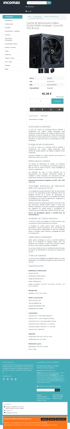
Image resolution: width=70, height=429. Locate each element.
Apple (6, 69)
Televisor (7, 35)
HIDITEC (49, 78)
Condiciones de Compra (43, 398)
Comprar (57, 101)
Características (33, 116)
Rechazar (52, 419)
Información (44, 116)
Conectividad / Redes (11, 44)
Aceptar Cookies (61, 419)
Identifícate (30, 6)
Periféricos (8, 54)
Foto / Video (8, 62)
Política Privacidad (42, 396)
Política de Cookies (58, 396)
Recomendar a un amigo (36, 119)
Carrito (29, 11)
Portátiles (8, 27)
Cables (7, 51)
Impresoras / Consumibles (9, 39)
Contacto (39, 395)
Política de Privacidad (45, 382)
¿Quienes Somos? (42, 400)
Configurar (44, 419)
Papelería (7, 65)
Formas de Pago (57, 398)
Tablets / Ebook (9, 58)
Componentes (9, 24)
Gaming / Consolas (10, 47)
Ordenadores (9, 20)
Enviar (57, 390)
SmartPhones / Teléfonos (12, 31)
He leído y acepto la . (49, 386)
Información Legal (58, 395)
